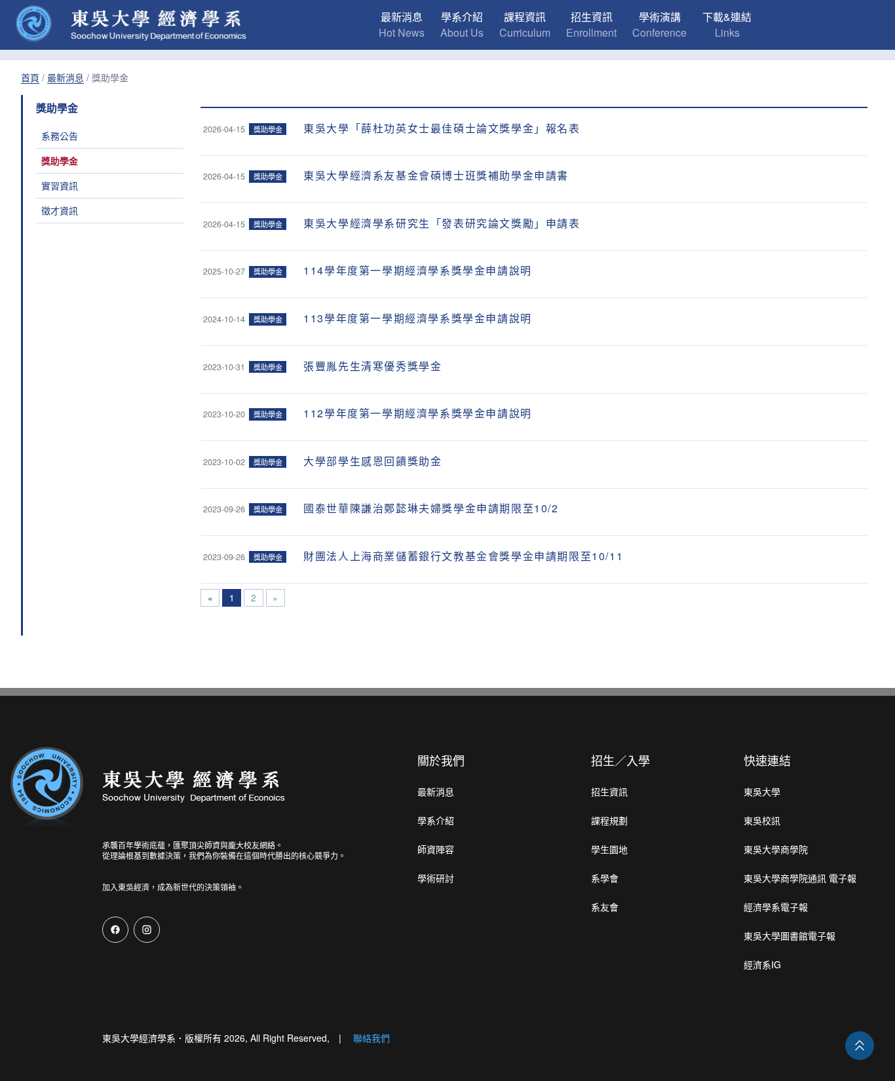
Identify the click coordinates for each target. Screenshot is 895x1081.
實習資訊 (59, 185)
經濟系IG (762, 964)
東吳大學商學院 (776, 849)
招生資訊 (609, 791)
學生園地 (609, 849)
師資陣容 (435, 849)
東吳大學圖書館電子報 (789, 935)
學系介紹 (435, 820)
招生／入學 (620, 759)
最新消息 (65, 77)
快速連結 (767, 759)
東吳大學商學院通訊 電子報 (800, 877)
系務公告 (59, 135)
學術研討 (435, 877)
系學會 (605, 877)
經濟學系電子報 (776, 906)
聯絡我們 (371, 1037)
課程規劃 (609, 820)
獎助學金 (59, 160)
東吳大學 (762, 791)
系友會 (605, 906)
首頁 (30, 77)
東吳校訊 (762, 820)
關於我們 (441, 759)
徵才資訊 (59, 210)
